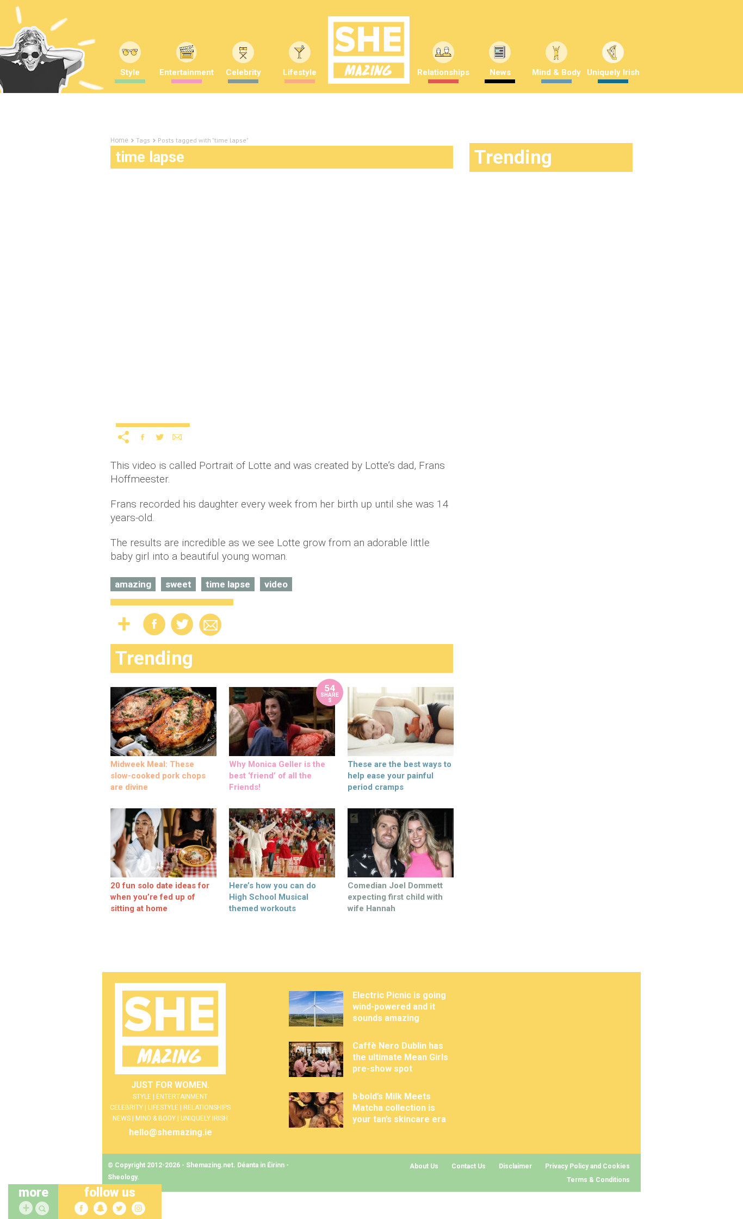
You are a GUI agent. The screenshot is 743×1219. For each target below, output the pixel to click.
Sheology (122, 1177)
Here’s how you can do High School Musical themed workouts (272, 897)
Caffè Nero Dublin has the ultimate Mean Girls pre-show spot (400, 1057)
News (500, 72)
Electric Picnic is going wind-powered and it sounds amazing (399, 1006)
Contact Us (468, 1166)
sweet (178, 584)
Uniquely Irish (613, 72)
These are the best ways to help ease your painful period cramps (399, 775)
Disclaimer (515, 1166)
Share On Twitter (160, 437)
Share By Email (177, 437)
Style (130, 72)
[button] (43, 1209)
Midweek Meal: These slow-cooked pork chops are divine (158, 775)
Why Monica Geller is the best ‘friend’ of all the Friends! (277, 775)
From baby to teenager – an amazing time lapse (249, 395)
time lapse (228, 584)
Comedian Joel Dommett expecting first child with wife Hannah (395, 897)
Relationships (443, 72)
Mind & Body (556, 72)
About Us (424, 1166)
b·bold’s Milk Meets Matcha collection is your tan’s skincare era (399, 1107)
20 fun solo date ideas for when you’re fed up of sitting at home (159, 897)
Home (119, 140)
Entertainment (186, 72)
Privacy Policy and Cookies (587, 1166)
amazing (133, 584)
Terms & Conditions (598, 1180)
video (276, 584)
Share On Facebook (142, 437)
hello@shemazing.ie (170, 1132)
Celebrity (243, 72)
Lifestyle (300, 72)
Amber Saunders (275, 414)
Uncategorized (144, 414)
